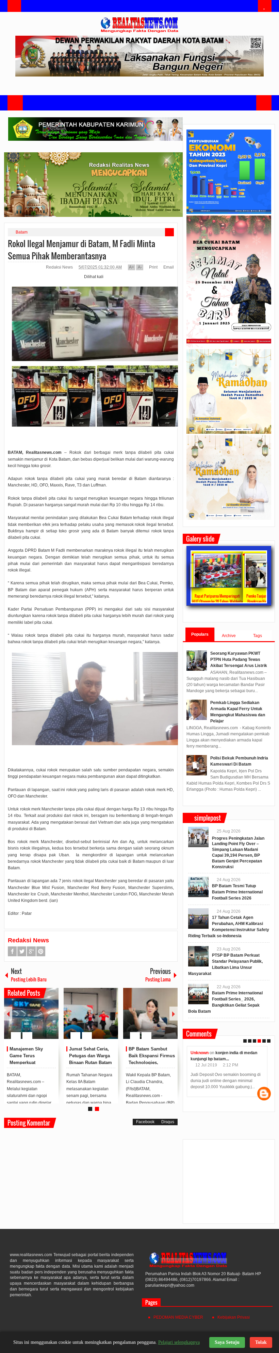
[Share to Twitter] (42, 1019)
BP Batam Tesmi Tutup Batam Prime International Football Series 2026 (237, 892)
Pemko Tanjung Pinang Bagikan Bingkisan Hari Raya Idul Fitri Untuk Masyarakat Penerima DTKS (217, 601)
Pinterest (40, 951)
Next (173, 1014)
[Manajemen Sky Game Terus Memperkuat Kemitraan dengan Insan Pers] (31, 1013)
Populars (200, 634)
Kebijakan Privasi (233, 1317)
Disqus (167, 1121)
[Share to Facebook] (33, 1019)
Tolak (261, 1342)
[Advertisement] (228, 1184)
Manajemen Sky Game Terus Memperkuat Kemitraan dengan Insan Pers (29, 1062)
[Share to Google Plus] (51, 1019)
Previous (8, 1014)
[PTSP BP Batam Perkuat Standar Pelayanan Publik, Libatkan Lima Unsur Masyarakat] (198, 956)
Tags (257, 635)
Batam (22, 232)
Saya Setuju (227, 1342)
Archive (229, 635)
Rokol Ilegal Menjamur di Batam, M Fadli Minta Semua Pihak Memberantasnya (81, 249)
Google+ (31, 951)
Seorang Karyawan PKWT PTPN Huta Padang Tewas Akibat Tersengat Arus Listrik (238, 659)
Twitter (21, 951)
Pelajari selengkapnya (179, 1342)
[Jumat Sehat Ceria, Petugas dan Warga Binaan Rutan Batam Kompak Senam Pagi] (91, 1013)
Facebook (12, 951)
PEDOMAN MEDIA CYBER (178, 1317)
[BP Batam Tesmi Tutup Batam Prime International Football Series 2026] (198, 887)
